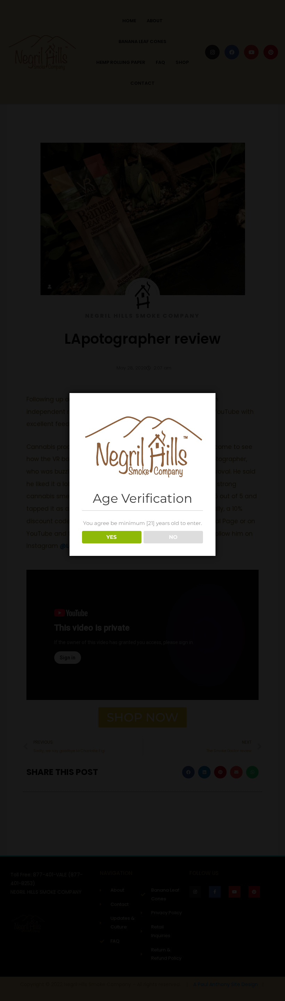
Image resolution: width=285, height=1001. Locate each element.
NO (173, 537)
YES (111, 537)
